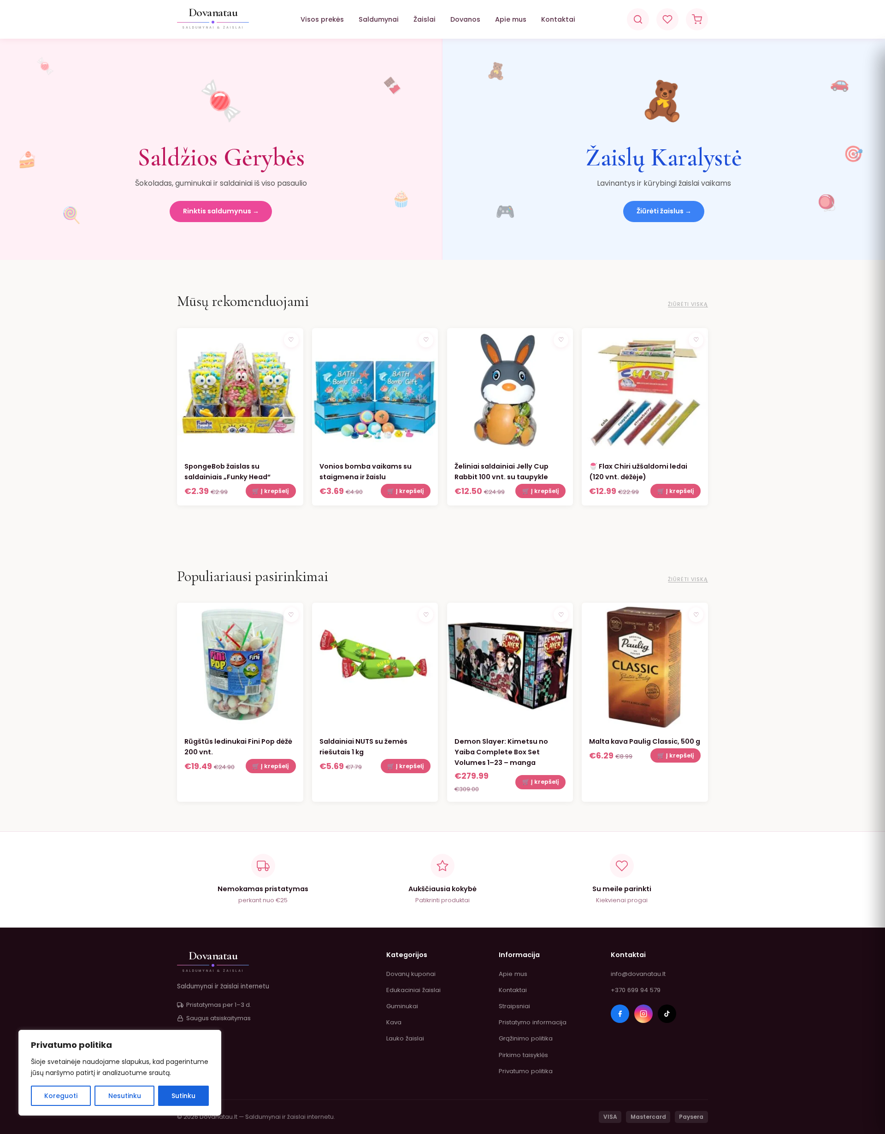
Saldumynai (379, 19)
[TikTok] (667, 1014)
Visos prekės (322, 19)
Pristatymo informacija (532, 1022)
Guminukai (402, 1006)
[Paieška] (638, 19)
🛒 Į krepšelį (270, 491)
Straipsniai (514, 1006)
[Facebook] (620, 1014)
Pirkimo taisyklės (523, 1055)
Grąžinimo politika (526, 1038)
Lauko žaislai (405, 1038)
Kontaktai (558, 19)
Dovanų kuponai (411, 973)
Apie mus (510, 19)
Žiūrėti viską (688, 304)
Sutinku (183, 1095)
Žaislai (424, 19)
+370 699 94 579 (636, 990)
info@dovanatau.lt (638, 973)
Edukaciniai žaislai (413, 990)
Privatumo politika (526, 1071)
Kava (393, 1022)
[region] (119, 1073)
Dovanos (465, 19)
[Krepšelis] (697, 19)
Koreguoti (60, 1095)
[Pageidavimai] (667, 19)
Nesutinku (124, 1095)
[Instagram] (643, 1014)
